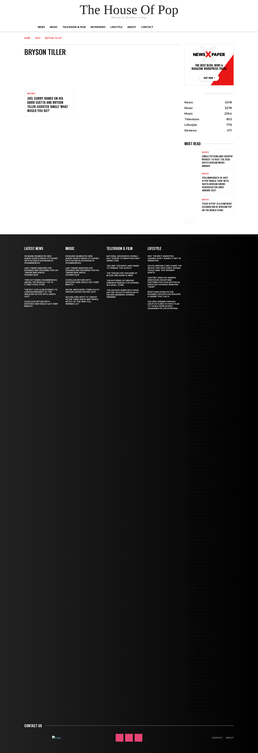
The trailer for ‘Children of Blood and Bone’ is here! (122, 274)
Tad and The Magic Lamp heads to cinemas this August (123, 267)
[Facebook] (119, 738)
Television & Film (74, 27)
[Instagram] (129, 738)
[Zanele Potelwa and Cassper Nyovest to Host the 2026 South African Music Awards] (191, 159)
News (41, 27)
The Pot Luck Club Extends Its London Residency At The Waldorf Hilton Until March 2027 (40, 293)
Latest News (33, 248)
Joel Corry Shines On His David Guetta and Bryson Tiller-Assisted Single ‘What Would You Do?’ (47, 104)
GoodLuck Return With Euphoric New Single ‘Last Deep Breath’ (41, 303)
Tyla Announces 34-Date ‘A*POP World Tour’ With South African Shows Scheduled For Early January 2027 (215, 184)
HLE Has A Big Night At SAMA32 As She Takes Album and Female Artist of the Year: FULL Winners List (81, 300)
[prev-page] (186, 221)
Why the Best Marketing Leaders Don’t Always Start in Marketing (164, 258)
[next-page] (192, 221)
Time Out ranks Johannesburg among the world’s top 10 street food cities (40, 282)
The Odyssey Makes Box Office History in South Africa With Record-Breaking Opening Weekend (123, 293)
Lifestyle (116, 27)
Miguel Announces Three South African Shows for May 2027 (82, 291)
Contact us (33, 725)
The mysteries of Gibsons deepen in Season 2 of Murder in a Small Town (123, 282)
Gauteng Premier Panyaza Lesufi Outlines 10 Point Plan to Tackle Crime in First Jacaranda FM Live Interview (163, 305)
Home (27, 38)
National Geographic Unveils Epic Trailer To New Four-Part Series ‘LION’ (123, 258)
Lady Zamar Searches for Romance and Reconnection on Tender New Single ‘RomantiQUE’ (41, 271)
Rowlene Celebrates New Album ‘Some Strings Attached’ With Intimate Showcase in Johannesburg (41, 259)
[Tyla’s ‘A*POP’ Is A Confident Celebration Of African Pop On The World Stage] (191, 205)
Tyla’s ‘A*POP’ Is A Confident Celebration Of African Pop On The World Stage (217, 207)
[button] (218, 27)
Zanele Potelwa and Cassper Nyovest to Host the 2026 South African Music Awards (217, 161)
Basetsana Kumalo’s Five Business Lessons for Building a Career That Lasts (164, 294)
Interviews (98, 27)
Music (54, 27)
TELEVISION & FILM (120, 248)
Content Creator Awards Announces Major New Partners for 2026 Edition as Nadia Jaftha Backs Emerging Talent (164, 282)
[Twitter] (138, 738)
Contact (147, 27)
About (131, 27)
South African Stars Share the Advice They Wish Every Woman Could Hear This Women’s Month (164, 269)
